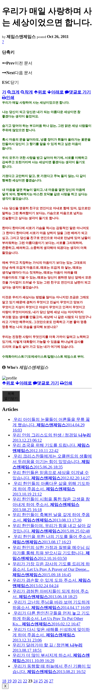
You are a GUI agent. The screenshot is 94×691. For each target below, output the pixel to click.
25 (41, 681)
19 (9, 681)
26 (46, 681)
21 (20, 681)
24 (35, 681)
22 (25, 681)
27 (51, 681)
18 (4, 681)
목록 (11, 396)
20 (15, 681)
